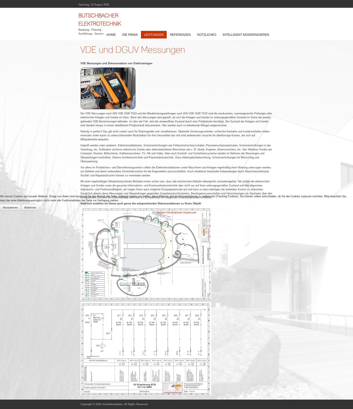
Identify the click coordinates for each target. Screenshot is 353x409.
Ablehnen (30, 207)
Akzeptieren (10, 207)
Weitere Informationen (169, 212)
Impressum (190, 212)
